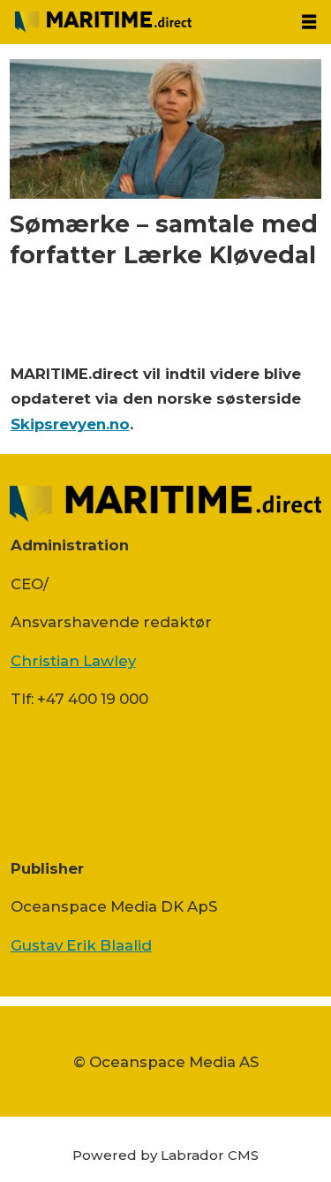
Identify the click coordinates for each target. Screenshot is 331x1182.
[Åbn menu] (309, 22)
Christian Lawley (73, 661)
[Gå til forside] (144, 22)
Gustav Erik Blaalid (81, 945)
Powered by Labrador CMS (165, 1155)
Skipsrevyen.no (70, 424)
